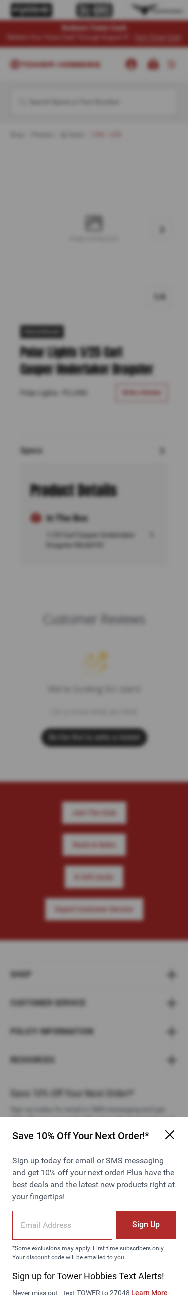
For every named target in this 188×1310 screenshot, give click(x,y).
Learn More (149, 1293)
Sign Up (146, 1224)
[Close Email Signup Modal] (170, 1135)
